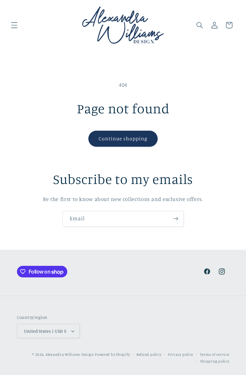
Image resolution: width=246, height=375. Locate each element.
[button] (14, 25)
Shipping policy (214, 361)
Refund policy (148, 354)
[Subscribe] (175, 219)
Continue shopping (123, 138)
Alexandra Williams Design (69, 354)
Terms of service (214, 354)
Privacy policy (180, 354)
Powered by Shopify (112, 354)
